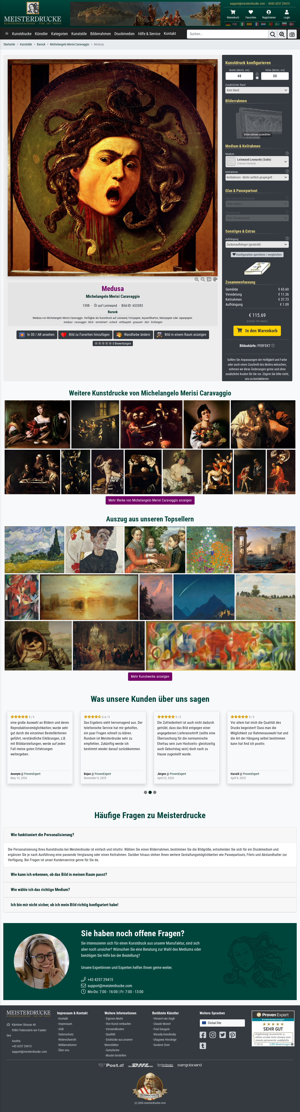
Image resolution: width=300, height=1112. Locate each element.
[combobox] (257, 90)
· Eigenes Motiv (114, 1018)
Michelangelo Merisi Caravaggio (69, 44)
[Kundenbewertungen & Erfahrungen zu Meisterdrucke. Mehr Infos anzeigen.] (273, 1028)
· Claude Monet (161, 1024)
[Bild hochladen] (292, 34)
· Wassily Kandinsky (164, 1034)
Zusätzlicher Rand (235, 84)
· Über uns (63, 1050)
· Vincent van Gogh (163, 1018)
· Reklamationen (67, 1045)
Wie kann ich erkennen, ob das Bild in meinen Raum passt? (59, 874)
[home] (6, 34)
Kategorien (59, 34)
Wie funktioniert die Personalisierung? (42, 834)
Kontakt (170, 33)
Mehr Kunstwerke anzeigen (150, 676)
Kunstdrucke (21, 34)
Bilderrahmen (100, 34)
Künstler (41, 34)
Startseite (9, 44)
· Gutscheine (112, 1050)
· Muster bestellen (115, 1055)
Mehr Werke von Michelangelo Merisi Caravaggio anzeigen (150, 500)
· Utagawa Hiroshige (164, 1040)
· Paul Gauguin (161, 1029)
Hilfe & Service (149, 34)
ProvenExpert (31, 774)
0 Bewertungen (121, 343)
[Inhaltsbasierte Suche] (282, 34)
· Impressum (64, 1024)
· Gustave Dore (161, 1045)
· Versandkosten (114, 1029)
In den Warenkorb (259, 330)
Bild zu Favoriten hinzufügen (88, 334)
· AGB (60, 1029)
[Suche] (272, 34)
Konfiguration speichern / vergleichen (259, 254)
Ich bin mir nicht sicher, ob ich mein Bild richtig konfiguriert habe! (64, 904)
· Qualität (110, 1034)
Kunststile (79, 34)
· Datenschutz (65, 1034)
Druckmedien (124, 34)
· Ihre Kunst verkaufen (118, 1024)
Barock (41, 44)
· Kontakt (62, 1018)
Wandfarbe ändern (135, 334)
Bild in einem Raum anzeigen (184, 334)
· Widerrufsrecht (66, 1040)
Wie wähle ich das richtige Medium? (40, 889)
